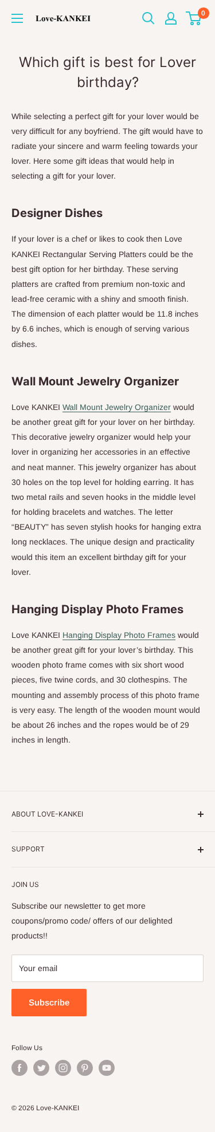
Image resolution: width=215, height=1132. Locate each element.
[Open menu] (17, 18)
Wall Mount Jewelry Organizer (116, 407)
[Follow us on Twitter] (41, 1068)
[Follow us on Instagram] (63, 1068)
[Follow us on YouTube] (107, 1068)
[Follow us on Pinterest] (85, 1068)
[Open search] (148, 18)
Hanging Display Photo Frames (118, 635)
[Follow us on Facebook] (19, 1068)
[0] (194, 18)
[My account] (171, 18)
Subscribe (49, 1002)
